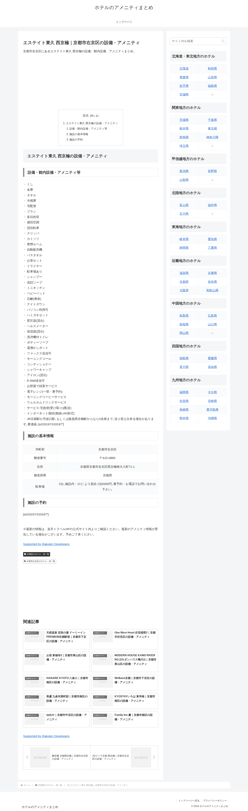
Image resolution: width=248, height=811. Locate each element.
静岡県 (184, 247)
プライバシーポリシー (215, 800)
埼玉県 (184, 146)
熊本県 (184, 418)
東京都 (212, 128)
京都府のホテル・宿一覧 (38, 554)
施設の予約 (76, 139)
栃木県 (184, 128)
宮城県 (184, 94)
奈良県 (212, 281)
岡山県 (184, 333)
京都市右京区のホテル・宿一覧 (41, 561)
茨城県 (184, 120)
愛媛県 (212, 358)
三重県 (212, 247)
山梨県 (184, 180)
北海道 (184, 68)
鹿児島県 (212, 409)
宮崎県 (212, 401)
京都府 (184, 281)
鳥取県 (184, 315)
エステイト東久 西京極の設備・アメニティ (92, 123)
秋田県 (212, 68)
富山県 (184, 205)
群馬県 (184, 137)
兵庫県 (212, 273)
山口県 (212, 324)
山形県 (212, 77)
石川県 (184, 213)
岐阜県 (184, 239)
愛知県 (212, 239)
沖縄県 (212, 418)
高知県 (212, 367)
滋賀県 (184, 273)
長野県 (212, 171)
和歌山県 (212, 290)
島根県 (184, 324)
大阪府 (184, 290)
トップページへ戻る (189, 800)
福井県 (212, 205)
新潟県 (184, 171)
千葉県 (212, 120)
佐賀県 (184, 401)
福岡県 (184, 392)
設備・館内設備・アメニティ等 (88, 128)
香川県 (184, 367)
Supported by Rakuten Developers (46, 544)
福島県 (212, 86)
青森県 (184, 77)
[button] (223, 41)
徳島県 (184, 358)
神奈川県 (212, 137)
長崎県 (184, 409)
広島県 (212, 315)
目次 (86, 115)
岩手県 (184, 86)
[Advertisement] (90, 81)
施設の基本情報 (78, 134)
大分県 (212, 392)
